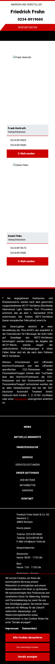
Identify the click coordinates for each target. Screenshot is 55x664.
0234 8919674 (18, 248)
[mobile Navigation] (5, 36)
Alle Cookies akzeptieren (27, 637)
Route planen (23, 528)
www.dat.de (20, 399)
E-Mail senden (26, 153)
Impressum (11, 628)
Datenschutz (29, 628)
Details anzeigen (27, 656)
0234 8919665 (18, 140)
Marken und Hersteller (26, 4)
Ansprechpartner (25, 547)
